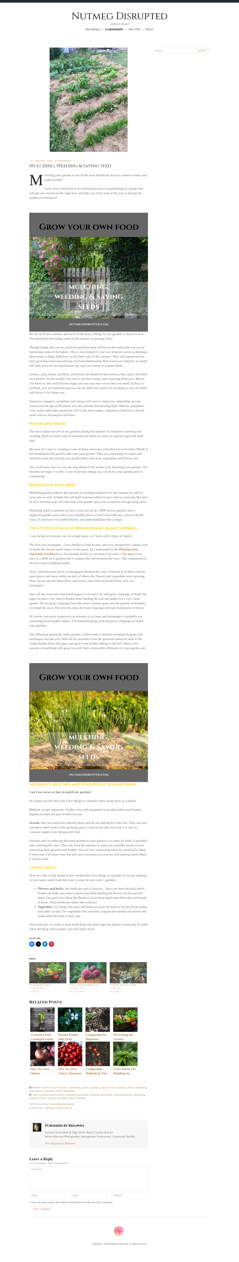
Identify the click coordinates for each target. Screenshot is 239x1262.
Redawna (93, 29)
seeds (71, 1098)
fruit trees (62, 1087)
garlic (85, 1087)
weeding (81, 1098)
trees (59, 1091)
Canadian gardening (77, 1094)
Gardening (114, 29)
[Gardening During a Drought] (128, 972)
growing (94, 1087)
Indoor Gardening (137, 1087)
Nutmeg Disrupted (120, 16)
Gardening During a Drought (123, 985)
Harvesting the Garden (39, 985)
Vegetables (69, 1091)
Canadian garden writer (51, 1094)
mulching (62, 1098)
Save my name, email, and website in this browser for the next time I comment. (72, 1202)
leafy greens (36, 1091)
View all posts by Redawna (60, 1143)
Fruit (53, 1087)
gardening (139, 1094)
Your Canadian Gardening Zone (84, 985)
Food (46, 1087)
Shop (149, 29)
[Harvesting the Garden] (47, 972)
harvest (122, 1087)
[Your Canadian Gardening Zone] (88, 972)
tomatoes (49, 1091)
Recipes (134, 29)
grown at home (108, 1087)
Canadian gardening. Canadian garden (111, 1094)
